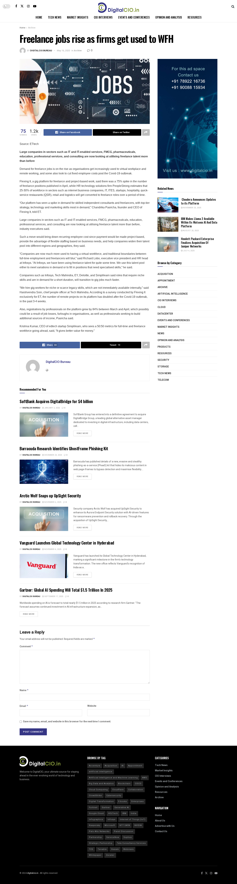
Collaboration (135, 789)
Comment (26, 646)
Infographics (96, 819)
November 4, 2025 (52, 549)
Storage (163, 366)
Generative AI (122, 807)
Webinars (128, 849)
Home (39, 17)
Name (24, 690)
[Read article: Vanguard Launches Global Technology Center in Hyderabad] (44, 566)
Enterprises (137, 801)
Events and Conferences (134, 17)
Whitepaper (95, 855)
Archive (31, 27)
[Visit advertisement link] (187, 118)
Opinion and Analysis (168, 17)
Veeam (115, 849)
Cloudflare (118, 789)
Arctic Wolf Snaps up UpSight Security (50, 495)
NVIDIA (138, 825)
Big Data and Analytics (101, 783)
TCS (91, 849)
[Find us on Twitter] (22, 6)
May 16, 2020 (63, 50)
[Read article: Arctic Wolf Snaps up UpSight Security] (44, 519)
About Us (160, 820)
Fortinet (93, 807)
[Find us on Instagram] (28, 6)
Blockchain (124, 783)
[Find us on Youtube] (34, 6)
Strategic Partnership (100, 843)
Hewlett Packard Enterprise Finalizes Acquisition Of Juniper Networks (197, 242)
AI (123, 765)
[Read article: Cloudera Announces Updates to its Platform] (168, 205)
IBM (124, 813)
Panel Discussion (123, 831)
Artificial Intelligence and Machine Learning (113, 777)
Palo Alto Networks (99, 831)
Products (164, 347)
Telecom (163, 380)
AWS (144, 777)
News (161, 333)
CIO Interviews (103, 17)
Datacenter (165, 314)
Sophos (128, 837)
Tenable (102, 849)
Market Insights (77, 17)
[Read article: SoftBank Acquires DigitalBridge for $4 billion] (44, 424)
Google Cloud (96, 813)
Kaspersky (94, 825)
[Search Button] (232, 6)
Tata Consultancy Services (131, 843)
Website (91, 706)
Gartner (106, 807)
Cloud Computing (98, 789)
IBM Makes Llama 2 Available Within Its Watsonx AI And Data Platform (199, 222)
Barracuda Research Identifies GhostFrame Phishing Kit (64, 448)
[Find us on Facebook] (16, 6)
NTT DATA (125, 825)
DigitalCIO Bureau (41, 50)
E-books (122, 801)
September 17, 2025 (53, 596)
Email (24, 706)
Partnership (95, 837)
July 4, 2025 (188, 250)
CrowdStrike (95, 795)
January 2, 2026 (52, 407)
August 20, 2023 (191, 230)
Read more (84, 433)
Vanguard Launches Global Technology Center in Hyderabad (67, 542)
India (133, 813)
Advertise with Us (165, 826)
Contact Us (161, 831)
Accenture (94, 765)
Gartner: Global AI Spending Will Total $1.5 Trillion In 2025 (66, 590)
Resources (195, 17)
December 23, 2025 (53, 455)
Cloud (162, 307)
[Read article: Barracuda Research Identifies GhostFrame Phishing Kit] (44, 472)
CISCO (138, 783)
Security (163, 360)
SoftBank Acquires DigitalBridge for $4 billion (56, 401)
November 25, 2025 (192, 207)
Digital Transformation (101, 801)
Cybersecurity (113, 795)
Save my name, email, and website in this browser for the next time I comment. (67, 721)
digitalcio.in (32, 873)
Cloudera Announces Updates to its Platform (198, 201)
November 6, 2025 (52, 502)
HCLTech (113, 813)
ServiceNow (112, 837)
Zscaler (110, 855)
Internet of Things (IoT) (132, 819)
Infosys (111, 819)
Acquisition (165, 274)
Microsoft (110, 825)
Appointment (166, 280)
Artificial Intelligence (173, 294)
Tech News (54, 17)
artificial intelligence (100, 771)
